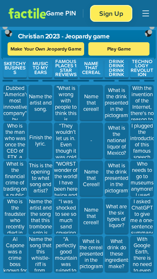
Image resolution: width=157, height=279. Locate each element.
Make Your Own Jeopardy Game (46, 48)
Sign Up (111, 13)
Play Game (119, 48)
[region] (78, 151)
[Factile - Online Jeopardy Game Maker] (27, 13)
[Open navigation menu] (145, 13)
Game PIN (61, 13)
